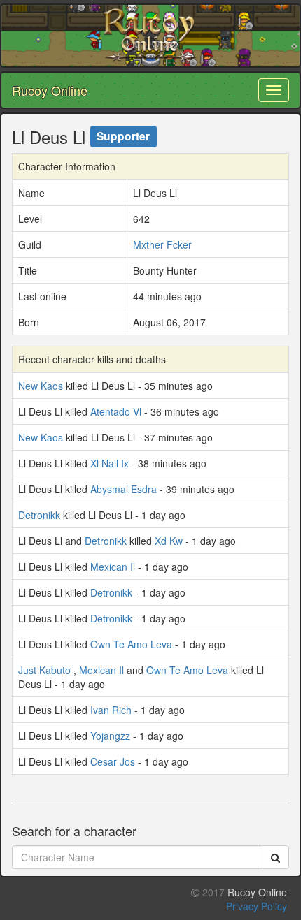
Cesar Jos (112, 761)
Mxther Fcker (162, 244)
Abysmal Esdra (123, 489)
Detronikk (39, 515)
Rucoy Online (50, 90)
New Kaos (40, 386)
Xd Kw (169, 541)
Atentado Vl (115, 411)
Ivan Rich (111, 710)
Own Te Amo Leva (131, 644)
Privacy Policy (256, 906)
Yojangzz (110, 736)
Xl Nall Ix (109, 463)
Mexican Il (112, 567)
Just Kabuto (44, 670)
